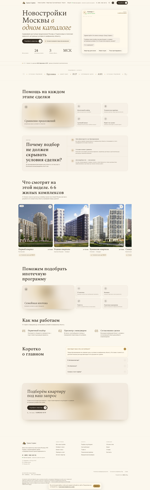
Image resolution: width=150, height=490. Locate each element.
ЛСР (28, 483)
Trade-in (83, 449)
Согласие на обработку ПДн (116, 471)
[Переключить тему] (114, 2)
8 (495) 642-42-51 (101, 3)
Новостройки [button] (41, 3)
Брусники (24, 483)
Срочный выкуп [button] (56, 3)
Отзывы (108, 449)
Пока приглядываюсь (115, 50)
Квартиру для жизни (90, 50)
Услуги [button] (63, 3)
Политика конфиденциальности (100, 471)
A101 (69, 481)
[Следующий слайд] (129, 230)
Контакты (108, 452)
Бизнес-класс (59, 449)
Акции (69, 3)
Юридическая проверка (87, 455)
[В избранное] (50, 206)
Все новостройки (60, 444)
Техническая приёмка (87, 452)
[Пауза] (125, 74)
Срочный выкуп (85, 447)
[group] (75, 230)
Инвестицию (102, 50)
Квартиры (48, 3)
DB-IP (30, 484)
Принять (96, 486)
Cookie (126, 471)
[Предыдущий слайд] (21, 230)
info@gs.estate (27, 462)
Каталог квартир (60, 455)
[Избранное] (109, 3)
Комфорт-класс (60, 447)
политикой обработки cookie (66, 487)
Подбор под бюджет (87, 444)
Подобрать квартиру (31, 41)
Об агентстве (110, 444)
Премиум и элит (60, 452)
